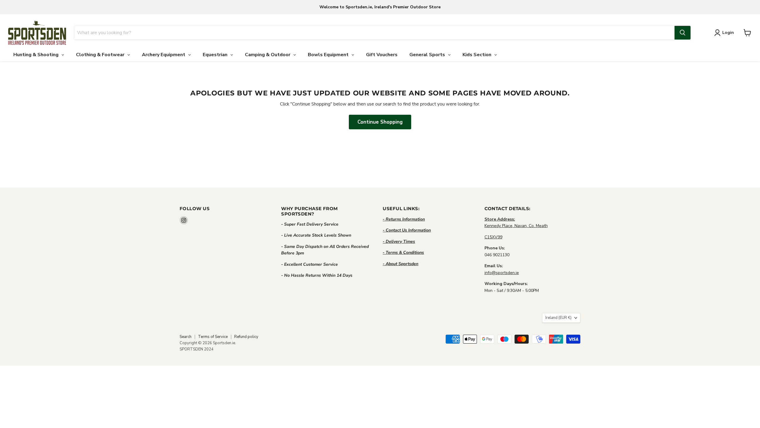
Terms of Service (213, 336)
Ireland (558, 317)
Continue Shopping (380, 122)
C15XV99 (493, 237)
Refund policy (246, 336)
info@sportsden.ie (501, 273)
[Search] (682, 33)
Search (185, 336)
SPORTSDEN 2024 (196, 349)
